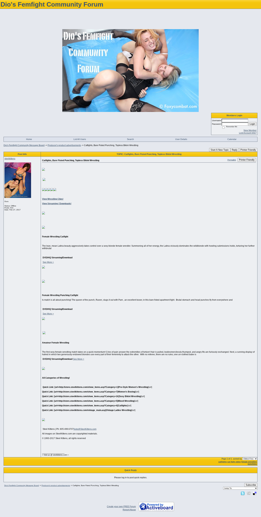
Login (252, 124)
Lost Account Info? (248, 133)
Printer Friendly (248, 150)
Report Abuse (129, 509)
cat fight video (234, 462)
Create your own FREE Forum (121, 506)
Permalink (231, 160)
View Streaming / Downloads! (56, 203)
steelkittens (9, 158)
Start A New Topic (220, 150)
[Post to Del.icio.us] (254, 493)
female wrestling (249, 462)
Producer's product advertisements (64, 145)
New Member (250, 130)
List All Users (80, 139)
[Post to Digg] (248, 493)
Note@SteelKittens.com (85, 429)
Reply (235, 150)
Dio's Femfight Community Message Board (24, 145)
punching (252, 464)
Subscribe (251, 485)
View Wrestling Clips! (52, 199)
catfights (222, 462)
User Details (181, 139)
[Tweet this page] (243, 493)
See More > (48, 262)
